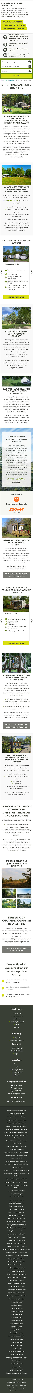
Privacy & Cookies (17, 1072)
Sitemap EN (22, 1388)
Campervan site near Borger (16, 1117)
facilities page (20, 795)
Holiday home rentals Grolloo (16, 1231)
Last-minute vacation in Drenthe (16, 1373)
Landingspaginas (10, 80)
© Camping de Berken (16, 1379)
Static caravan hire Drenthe (16, 1215)
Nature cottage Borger (16, 1203)
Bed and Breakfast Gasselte (16, 1262)
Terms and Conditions (17, 1069)
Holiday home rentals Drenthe (16, 1246)
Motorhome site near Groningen (16, 1126)
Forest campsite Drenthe (16, 1286)
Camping (17, 1037)
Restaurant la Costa (17, 1016)
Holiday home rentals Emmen (16, 1240)
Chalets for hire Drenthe (16, 1191)
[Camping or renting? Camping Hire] (16, 62)
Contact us (17, 1064)
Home (2, 80)
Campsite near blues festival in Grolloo (16, 1152)
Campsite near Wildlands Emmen (16, 1161)
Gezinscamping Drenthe (16, 1299)
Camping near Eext (16, 1339)
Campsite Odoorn (16, 1342)
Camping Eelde (16, 1367)
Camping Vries (16, 1361)
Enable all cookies (12, 22)
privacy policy (20, 16)
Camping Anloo (16, 1348)
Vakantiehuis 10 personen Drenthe (16, 1256)
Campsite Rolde (17, 1330)
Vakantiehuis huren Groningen (16, 1243)
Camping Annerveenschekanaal (16, 1358)
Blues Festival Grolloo (17, 1051)
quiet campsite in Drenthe (16, 230)
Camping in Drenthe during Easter (16, 1182)
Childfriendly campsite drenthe (16, 1277)
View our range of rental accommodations (16, 575)
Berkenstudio (11, 613)
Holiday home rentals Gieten (16, 1228)
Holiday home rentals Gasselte (16, 1221)
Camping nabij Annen (16, 1354)
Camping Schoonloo (16, 1333)
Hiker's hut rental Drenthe (16, 1218)
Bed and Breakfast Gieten (16, 1259)
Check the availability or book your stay (17, 949)
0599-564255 (17, 1091)
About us (17, 1075)
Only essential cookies (14, 29)
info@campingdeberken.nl (17, 1093)
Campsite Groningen (16, 1324)
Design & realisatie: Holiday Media (16, 1382)
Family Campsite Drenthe (16, 1293)
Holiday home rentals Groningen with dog (16, 1249)
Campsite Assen (16, 1305)
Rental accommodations (17, 1040)
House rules (17, 1019)
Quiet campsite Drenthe (16, 1280)
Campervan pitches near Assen (16, 1120)
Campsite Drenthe (16, 1302)
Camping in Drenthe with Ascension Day (16, 1170)
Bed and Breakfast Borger (16, 1265)
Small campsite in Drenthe (16, 1283)
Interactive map (17, 1013)
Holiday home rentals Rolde (16, 1234)
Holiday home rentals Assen (16, 1237)
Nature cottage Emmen (16, 1206)
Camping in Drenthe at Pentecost (16, 1179)
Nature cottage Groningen (16, 1209)
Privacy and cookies (12, 1388)
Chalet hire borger (17, 1194)
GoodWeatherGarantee (17, 1021)
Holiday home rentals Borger (16, 1225)
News (17, 1024)
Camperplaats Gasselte (16, 1114)
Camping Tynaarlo (16, 1364)
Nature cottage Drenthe (16, 1212)
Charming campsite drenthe (16, 1289)
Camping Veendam (16, 1345)
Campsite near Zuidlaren (16, 1336)
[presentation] (1, 272)
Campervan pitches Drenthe (16, 1110)
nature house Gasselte (16, 1197)
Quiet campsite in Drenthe (16, 850)
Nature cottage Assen (16, 1200)
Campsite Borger (16, 1308)
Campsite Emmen (16, 1314)
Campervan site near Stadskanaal (16, 1129)
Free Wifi (17, 1053)
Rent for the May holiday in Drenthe (16, 1164)
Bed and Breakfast (17, 1048)
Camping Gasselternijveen (16, 1351)
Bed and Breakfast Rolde (16, 1271)
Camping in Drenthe (16, 1167)
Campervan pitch (12, 264)
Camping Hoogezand (16, 1370)
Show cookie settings (14, 25)
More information (16, 297)
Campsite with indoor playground (16, 1146)
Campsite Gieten (16, 1327)
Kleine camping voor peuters (16, 1274)
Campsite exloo (16, 1317)
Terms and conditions (12, 1385)
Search (16, 75)
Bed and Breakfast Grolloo (16, 1268)
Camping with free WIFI (16, 1149)
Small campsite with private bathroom (16, 1132)
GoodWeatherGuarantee (16, 1391)
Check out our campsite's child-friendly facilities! (16, 726)
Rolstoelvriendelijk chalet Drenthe (17, 1252)
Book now (17, 1027)
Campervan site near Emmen (16, 1123)
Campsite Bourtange (16, 1311)
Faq (17, 1066)
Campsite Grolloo (16, 1320)
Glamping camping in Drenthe (16, 1296)
